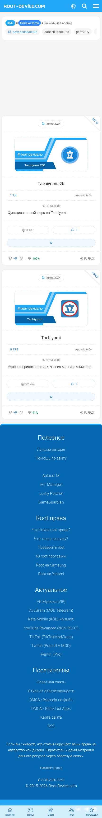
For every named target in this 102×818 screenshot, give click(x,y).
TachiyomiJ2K (51, 183)
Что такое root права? (51, 529)
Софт (51, 814)
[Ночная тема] (73, 6)
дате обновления (56, 32)
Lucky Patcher (51, 493)
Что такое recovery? (51, 538)
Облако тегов (29, 23)
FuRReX (89, 258)
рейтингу (82, 32)
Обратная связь (51, 682)
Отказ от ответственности (51, 691)
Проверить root (51, 547)
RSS (51, 726)
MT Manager (51, 484)
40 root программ (51, 556)
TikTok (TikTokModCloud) (51, 636)
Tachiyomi (51, 337)
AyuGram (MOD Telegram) (51, 610)
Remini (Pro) (51, 654)
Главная (10, 814)
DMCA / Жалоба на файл (51, 699)
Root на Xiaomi (51, 573)
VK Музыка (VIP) (51, 601)
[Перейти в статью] (51, 243)
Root (71, 814)
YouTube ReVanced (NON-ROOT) (51, 628)
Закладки (91, 814)
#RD (10, 23)
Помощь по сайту (51, 458)
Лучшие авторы (51, 449)
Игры (30, 814)
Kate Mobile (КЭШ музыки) (51, 619)
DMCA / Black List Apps (51, 708)
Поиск (84, 3)
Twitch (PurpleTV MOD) (51, 645)
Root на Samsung (51, 565)
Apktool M (51, 475)
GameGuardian (51, 502)
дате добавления (25, 32)
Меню (96, 3)
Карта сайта (51, 717)
